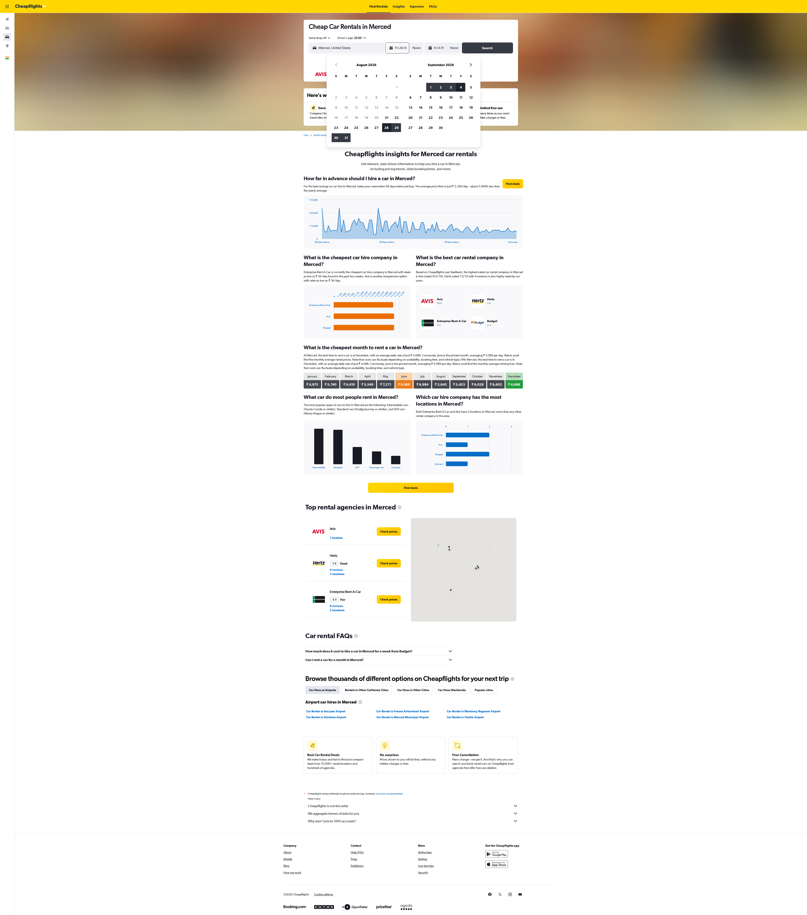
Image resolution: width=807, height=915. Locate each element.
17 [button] (346, 117)
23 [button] (336, 128)
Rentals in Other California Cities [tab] (366, 690)
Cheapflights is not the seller (328, 806)
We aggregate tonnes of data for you (333, 814)
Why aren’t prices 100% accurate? (332, 821)
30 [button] (336, 138)
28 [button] (386, 128)
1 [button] (396, 87)
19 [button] (366, 117)
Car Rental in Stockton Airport (326, 717)
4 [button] (356, 97)
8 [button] (397, 97)
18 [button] (356, 117)
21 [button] (386, 117)
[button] (7, 6)
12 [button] (366, 107)
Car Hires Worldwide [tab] (452, 690)
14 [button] (386, 107)
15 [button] (396, 107)
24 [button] (346, 128)
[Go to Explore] (7, 46)
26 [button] (366, 128)
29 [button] (396, 128)
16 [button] (336, 117)
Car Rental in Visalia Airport (465, 717)
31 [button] (346, 138)
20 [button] (376, 117)
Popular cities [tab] (484, 690)
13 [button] (376, 107)
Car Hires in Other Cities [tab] (413, 690)
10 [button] (346, 107)
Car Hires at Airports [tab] (322, 690)
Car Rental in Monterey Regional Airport (473, 711)
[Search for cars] (7, 37)
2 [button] (336, 97)
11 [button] (356, 107)
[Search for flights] (7, 19)
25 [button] (356, 128)
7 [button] (386, 97)
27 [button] (376, 128)
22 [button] (396, 117)
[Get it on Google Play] (496, 854)
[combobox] (320, 38)
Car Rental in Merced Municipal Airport (402, 717)
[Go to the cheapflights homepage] (30, 6)
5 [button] (366, 97)
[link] (512, 183)
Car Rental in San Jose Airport (325, 711)
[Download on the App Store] (496, 864)
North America (322, 135)
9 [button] (336, 107)
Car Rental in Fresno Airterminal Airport (402, 711)
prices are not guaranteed (389, 793)
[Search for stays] (7, 28)
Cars (306, 135)
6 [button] (376, 97)
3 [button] (346, 97)
